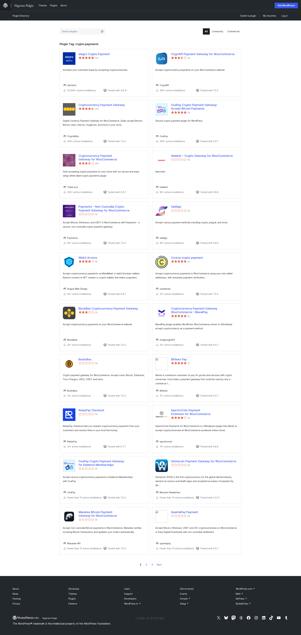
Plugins (72, 598)
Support (128, 593)
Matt (239, 593)
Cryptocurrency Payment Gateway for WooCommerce (98, 157)
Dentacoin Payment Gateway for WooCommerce (203, 461)
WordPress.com (245, 588)
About (16, 588)
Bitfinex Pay (179, 359)
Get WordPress (286, 5)
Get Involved (186, 588)
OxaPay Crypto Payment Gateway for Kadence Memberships (101, 463)
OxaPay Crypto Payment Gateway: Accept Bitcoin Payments (194, 106)
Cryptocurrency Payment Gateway (102, 105)
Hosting (17, 598)
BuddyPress (243, 603)
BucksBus (85, 359)
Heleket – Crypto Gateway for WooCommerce (202, 155)
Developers (130, 598)
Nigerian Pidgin (49, 618)
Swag (184, 603)
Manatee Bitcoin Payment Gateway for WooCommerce (98, 513)
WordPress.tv (132, 603)
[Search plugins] (102, 31)
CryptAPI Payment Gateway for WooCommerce (203, 54)
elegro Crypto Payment (94, 54)
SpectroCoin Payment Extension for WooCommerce (191, 412)
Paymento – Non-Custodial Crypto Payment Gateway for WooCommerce (104, 208)
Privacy (16, 603)
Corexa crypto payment (187, 257)
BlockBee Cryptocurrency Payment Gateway (108, 308)
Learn (127, 588)
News (15, 593)
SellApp (176, 206)
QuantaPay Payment (184, 512)
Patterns (72, 603)
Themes (72, 593)
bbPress (241, 598)
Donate (185, 598)
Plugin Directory (21, 15)
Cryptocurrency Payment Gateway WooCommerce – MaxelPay (194, 310)
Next (159, 564)
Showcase (73, 588)
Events (183, 593)
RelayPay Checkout (91, 410)
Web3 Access (88, 257)
